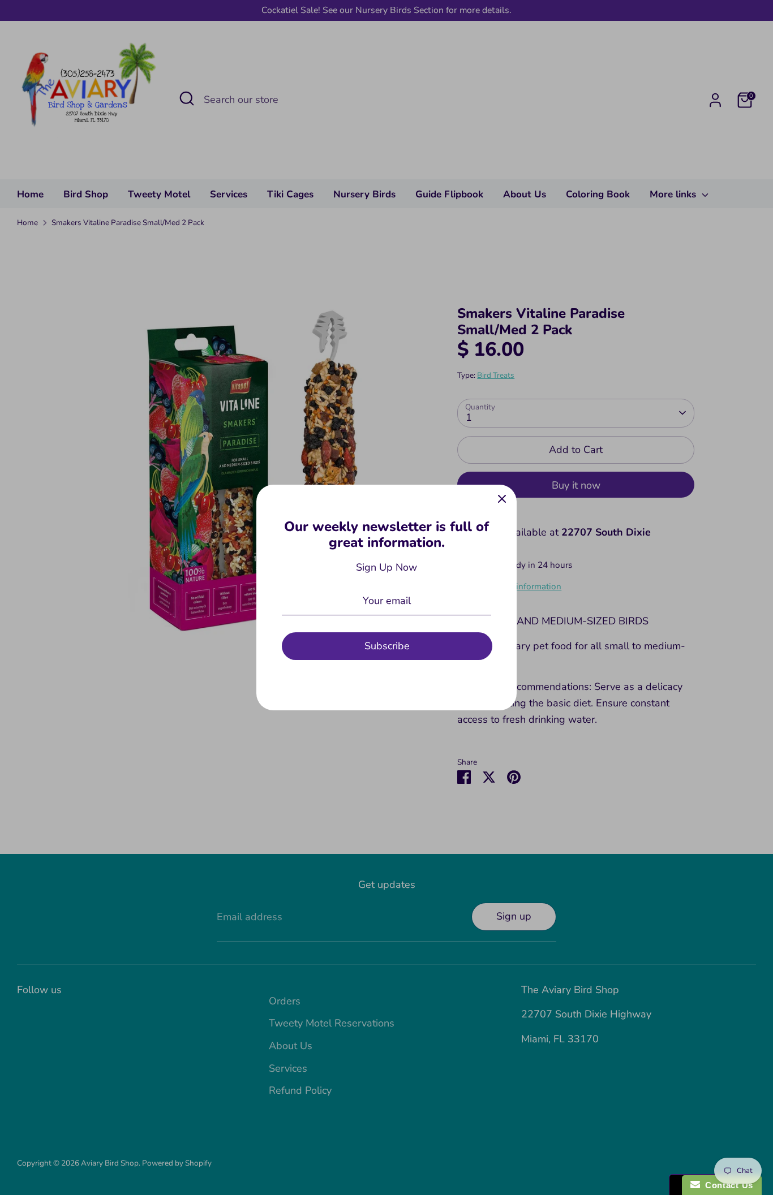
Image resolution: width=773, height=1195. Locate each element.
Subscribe (387, 646)
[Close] (501, 499)
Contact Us (726, 1185)
